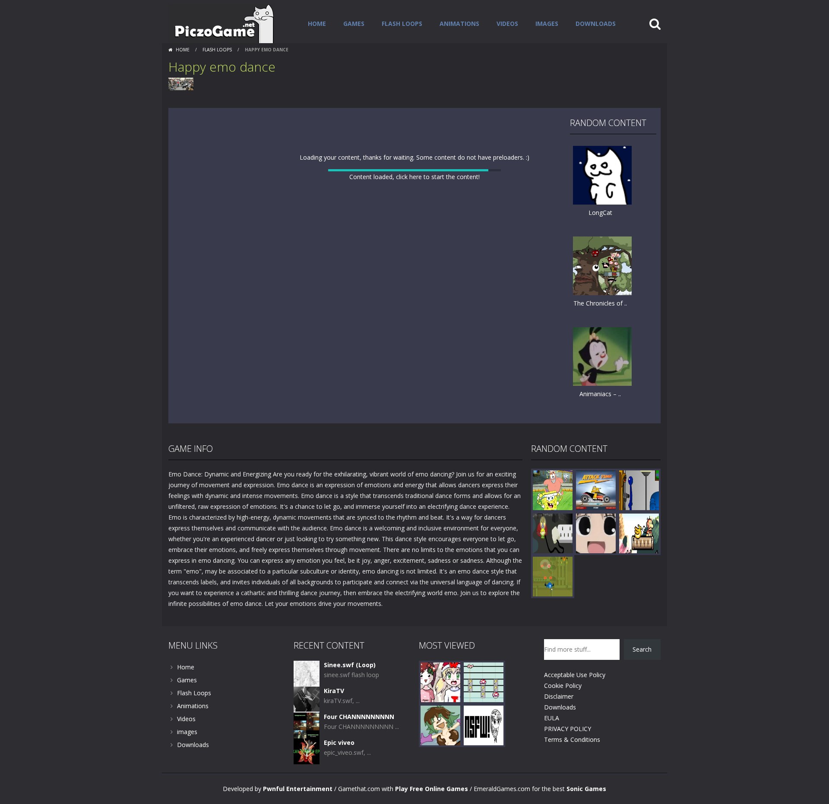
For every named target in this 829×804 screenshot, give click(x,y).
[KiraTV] (307, 699)
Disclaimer (558, 696)
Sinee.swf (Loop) (350, 665)
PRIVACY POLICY (567, 729)
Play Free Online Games (431, 789)
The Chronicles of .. (600, 303)
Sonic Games (586, 789)
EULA (551, 718)
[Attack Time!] (596, 490)
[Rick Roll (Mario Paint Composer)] (483, 682)
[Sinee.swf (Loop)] (307, 673)
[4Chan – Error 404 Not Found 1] (483, 725)
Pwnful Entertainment (297, 789)
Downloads (596, 23)
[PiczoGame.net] (221, 23)
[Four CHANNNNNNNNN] (307, 725)
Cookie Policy (563, 685)
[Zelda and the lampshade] (552, 533)
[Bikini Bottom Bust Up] (552, 490)
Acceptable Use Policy (574, 675)
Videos (507, 23)
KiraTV (334, 691)
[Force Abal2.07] (552, 576)
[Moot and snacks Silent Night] (440, 682)
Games (353, 23)
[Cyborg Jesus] (639, 490)
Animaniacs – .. (600, 394)
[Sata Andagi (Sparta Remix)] (596, 533)
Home (317, 23)
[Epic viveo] (307, 751)
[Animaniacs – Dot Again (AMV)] (602, 356)
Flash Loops (402, 23)
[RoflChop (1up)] (639, 533)
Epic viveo (339, 742)
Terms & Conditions (572, 739)
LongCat (600, 212)
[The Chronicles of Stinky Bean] (602, 265)
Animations (459, 23)
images (546, 23)
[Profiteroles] (440, 725)
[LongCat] (602, 174)
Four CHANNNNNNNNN (359, 717)
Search (642, 649)
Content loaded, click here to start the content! (414, 177)
